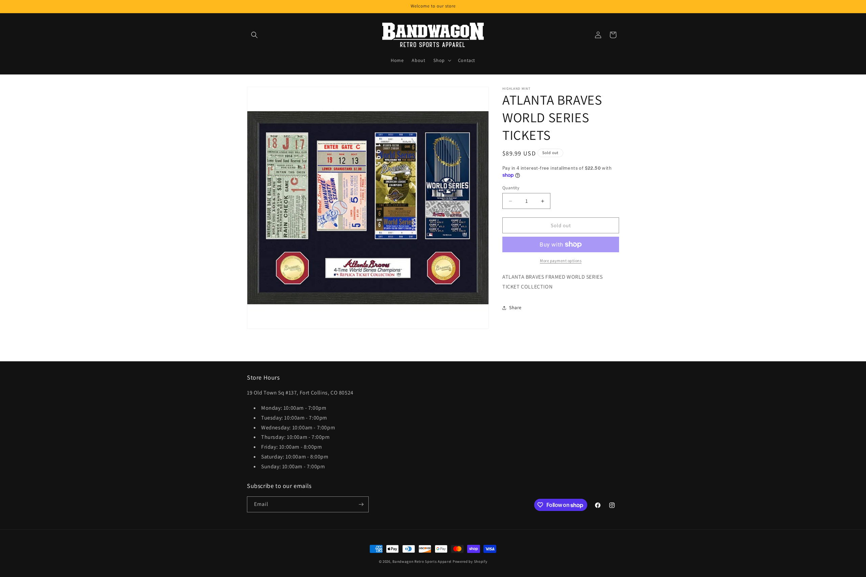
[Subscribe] (361, 504)
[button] (254, 34)
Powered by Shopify (470, 561)
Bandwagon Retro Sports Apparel (422, 561)
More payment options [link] (561, 260)
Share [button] (515, 307)
